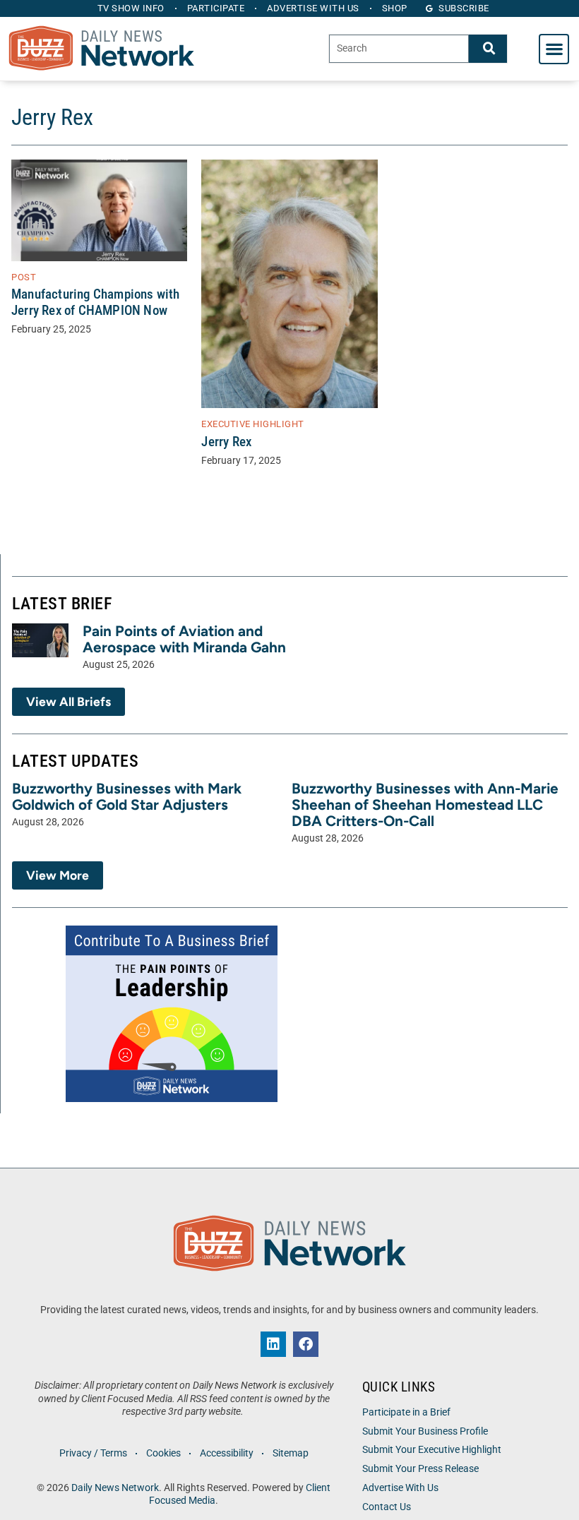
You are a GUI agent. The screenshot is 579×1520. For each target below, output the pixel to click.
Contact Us (386, 1507)
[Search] (488, 48)
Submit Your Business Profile (425, 1431)
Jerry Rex (226, 441)
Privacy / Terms (93, 1453)
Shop (394, 8)
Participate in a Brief (406, 1412)
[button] (554, 49)
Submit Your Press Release (420, 1469)
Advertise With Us (400, 1488)
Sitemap (291, 1453)
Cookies (163, 1453)
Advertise (313, 8)
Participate (216, 8)
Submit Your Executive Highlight (431, 1450)
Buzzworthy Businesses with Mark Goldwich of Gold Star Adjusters (126, 796)
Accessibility (226, 1453)
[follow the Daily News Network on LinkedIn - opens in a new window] (273, 1344)
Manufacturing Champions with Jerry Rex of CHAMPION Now (95, 302)
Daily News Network (115, 1488)
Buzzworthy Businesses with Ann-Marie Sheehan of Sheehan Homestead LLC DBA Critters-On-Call (425, 804)
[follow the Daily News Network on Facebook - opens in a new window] (305, 1344)
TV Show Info (131, 8)
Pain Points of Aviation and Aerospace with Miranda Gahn (184, 639)
